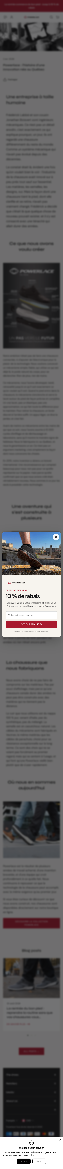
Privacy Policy (28, 1155)
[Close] (56, 537)
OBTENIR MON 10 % (31, 624)
